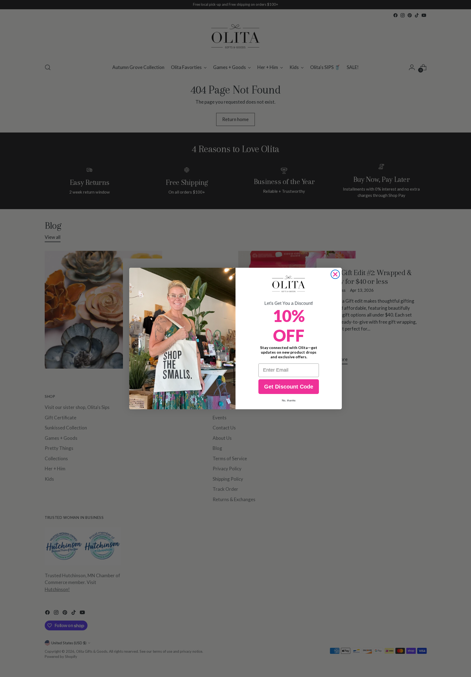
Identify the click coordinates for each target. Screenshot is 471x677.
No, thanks (288, 400)
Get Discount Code (288, 387)
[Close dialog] (335, 274)
